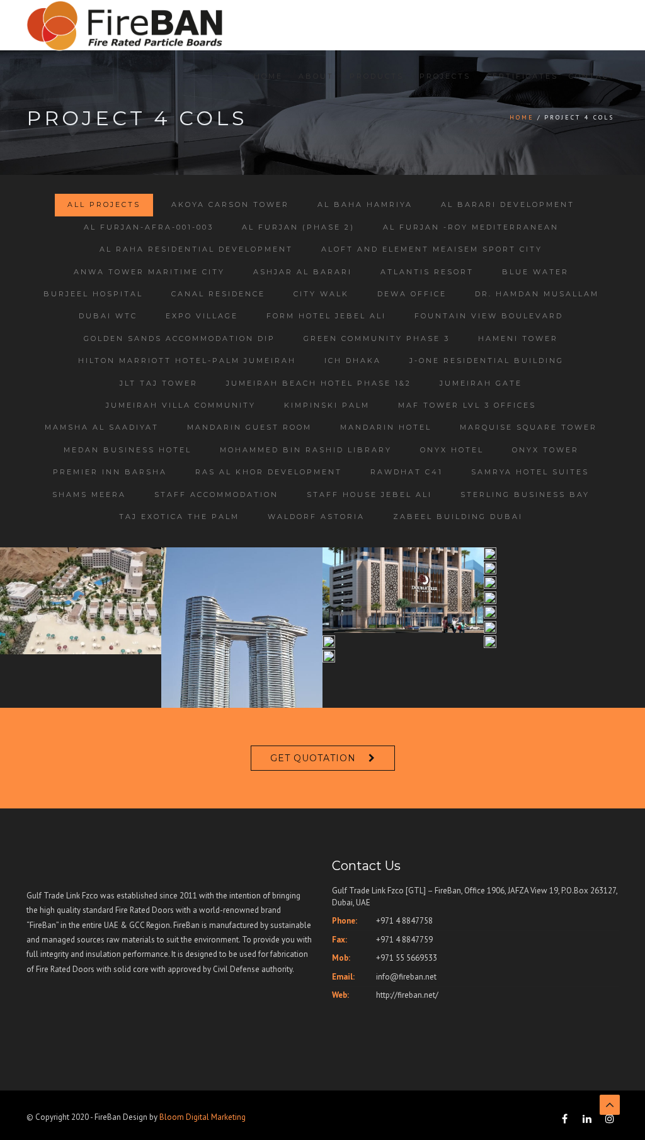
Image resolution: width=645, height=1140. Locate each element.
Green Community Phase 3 (377, 338)
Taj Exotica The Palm (179, 516)
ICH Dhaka (352, 360)
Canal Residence (218, 293)
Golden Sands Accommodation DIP (179, 338)
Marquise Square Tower (528, 427)
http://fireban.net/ (407, 995)
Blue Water (535, 271)
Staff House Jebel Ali (369, 494)
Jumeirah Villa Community (181, 405)
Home (268, 76)
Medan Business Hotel (127, 449)
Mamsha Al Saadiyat (102, 427)
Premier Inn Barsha (110, 471)
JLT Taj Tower (159, 383)
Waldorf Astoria (316, 516)
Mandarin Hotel (385, 427)
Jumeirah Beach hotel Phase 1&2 (318, 383)
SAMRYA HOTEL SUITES (530, 471)
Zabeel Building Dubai (458, 516)
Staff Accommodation (216, 494)
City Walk (321, 293)
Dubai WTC (108, 315)
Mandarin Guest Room (249, 427)
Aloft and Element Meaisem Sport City (431, 249)
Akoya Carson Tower (230, 204)
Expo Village (202, 315)
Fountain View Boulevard (488, 315)
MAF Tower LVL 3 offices (467, 405)
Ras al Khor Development (268, 471)
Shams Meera (89, 494)
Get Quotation (313, 758)
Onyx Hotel (452, 449)
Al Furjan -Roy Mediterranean (471, 227)
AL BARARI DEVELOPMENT (507, 204)
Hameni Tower (518, 338)
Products (377, 76)
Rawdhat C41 (406, 471)
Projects (445, 76)
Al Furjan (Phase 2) (298, 227)
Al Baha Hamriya (365, 204)
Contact (592, 76)
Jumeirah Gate (481, 383)
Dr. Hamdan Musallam (537, 293)
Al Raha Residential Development (196, 249)
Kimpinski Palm (327, 405)
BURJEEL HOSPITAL (93, 293)
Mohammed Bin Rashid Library (306, 449)
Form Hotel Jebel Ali (326, 315)
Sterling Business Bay (525, 494)
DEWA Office (412, 293)
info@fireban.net (406, 976)
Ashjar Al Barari (302, 271)
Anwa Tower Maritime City (149, 271)
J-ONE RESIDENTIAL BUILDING (486, 360)
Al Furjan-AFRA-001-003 (149, 227)
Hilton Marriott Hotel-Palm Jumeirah (187, 360)
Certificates (522, 76)
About (316, 76)
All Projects (103, 204)
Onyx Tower (545, 449)
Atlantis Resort (427, 271)
